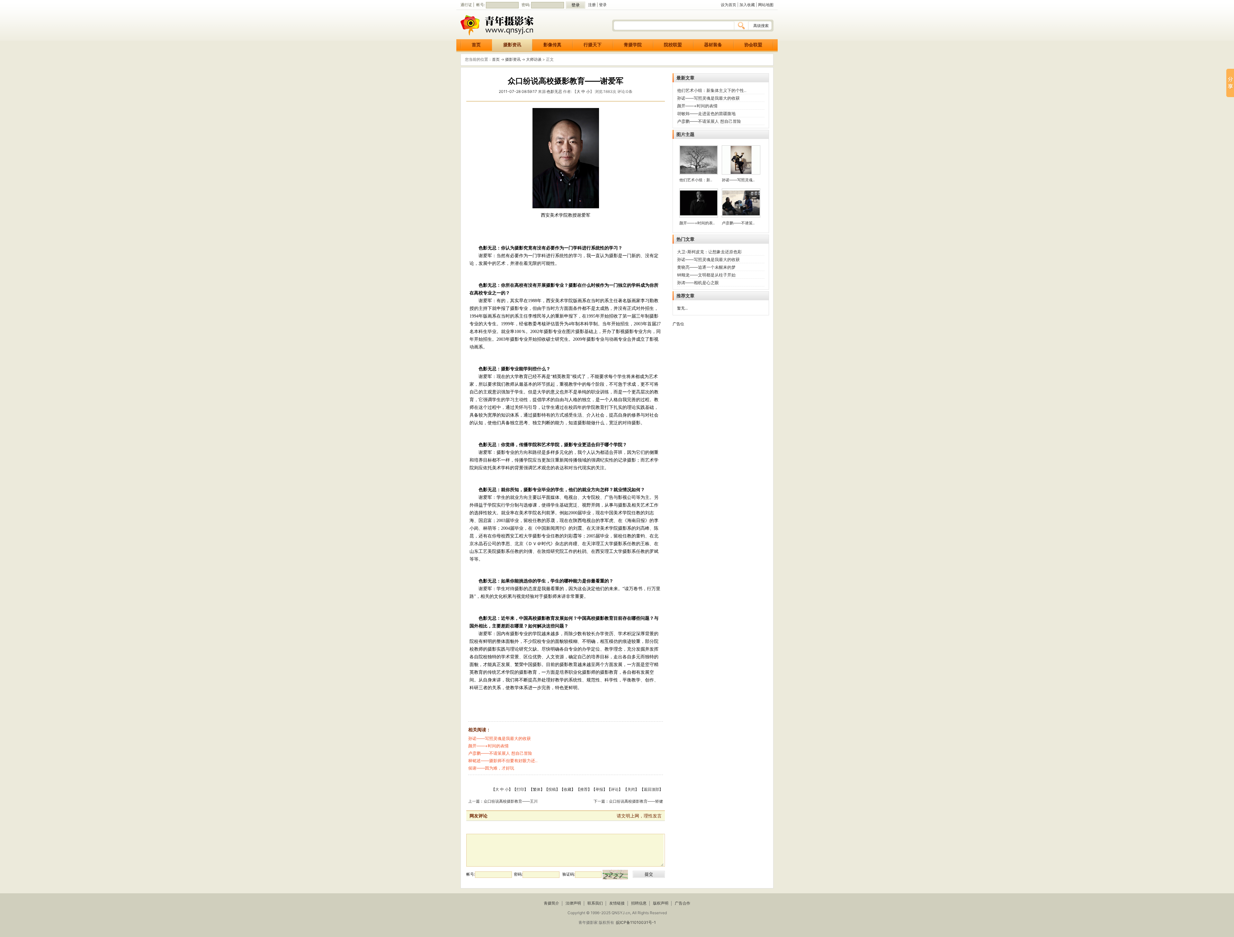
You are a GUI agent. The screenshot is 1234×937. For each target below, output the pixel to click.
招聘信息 (639, 903)
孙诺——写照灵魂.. (738, 179)
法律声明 (573, 903)
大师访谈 (533, 59)
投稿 (552, 789)
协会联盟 (753, 44)
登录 (603, 4)
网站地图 (765, 4)
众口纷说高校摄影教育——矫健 (636, 801)
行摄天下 (593, 44)
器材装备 (713, 44)
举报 (599, 789)
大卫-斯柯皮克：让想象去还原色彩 (709, 251)
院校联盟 (673, 44)
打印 (520, 789)
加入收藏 (747, 4)
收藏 (567, 789)
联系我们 (595, 903)
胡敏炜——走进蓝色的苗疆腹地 (706, 113)
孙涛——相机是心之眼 (698, 282)
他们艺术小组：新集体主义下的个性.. (712, 90)
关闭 (631, 789)
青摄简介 (551, 903)
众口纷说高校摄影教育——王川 (511, 801)
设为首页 (728, 4)
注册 (592, 4)
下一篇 (599, 801)
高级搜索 (761, 25)
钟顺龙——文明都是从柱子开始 (706, 274)
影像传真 (552, 44)
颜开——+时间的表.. (697, 223)
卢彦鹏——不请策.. (738, 223)
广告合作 (682, 903)
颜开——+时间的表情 (488, 745)
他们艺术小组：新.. (695, 179)
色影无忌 (554, 91)
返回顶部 (651, 789)
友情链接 (617, 903)
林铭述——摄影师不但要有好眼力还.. (503, 760)
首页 (476, 44)
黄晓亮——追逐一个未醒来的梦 (706, 267)
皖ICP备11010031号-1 (636, 922)
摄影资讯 (512, 44)
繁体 (537, 789)
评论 (615, 789)
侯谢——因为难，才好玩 (491, 767)
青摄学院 (633, 44)
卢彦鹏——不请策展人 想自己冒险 (500, 753)
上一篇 (474, 801)
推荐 (584, 789)
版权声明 (660, 903)
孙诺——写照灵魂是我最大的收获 (499, 738)
